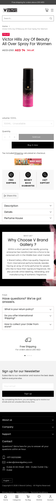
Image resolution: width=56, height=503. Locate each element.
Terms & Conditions (39, 492)
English (6, 481)
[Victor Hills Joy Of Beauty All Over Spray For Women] (28, 84)
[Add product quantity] (14, 137)
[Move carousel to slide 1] (24, 355)
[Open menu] (52, 10)
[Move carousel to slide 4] (31, 355)
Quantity (6, 131)
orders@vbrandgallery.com (19, 462)
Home (5, 26)
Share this (11, 195)
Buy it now (33, 145)
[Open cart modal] (46, 10)
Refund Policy (22, 492)
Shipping (18, 153)
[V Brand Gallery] (10, 10)
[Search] (51, 18)
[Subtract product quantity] (4, 137)
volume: (9, 118)
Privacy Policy (8, 492)
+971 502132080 (14, 457)
